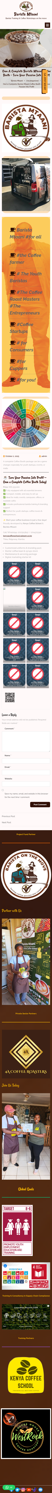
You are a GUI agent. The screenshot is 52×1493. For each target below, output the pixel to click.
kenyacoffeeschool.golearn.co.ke (17, 536)
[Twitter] (17, 1489)
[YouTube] (28, 1489)
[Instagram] (23, 1489)
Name (8, 755)
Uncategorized (32, 81)
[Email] (40, 1489)
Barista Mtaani (26, 14)
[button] (9, 1487)
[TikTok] (34, 1489)
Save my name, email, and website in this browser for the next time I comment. (26, 795)
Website (8, 779)
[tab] (47, 25)
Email (8, 767)
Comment (10, 729)
